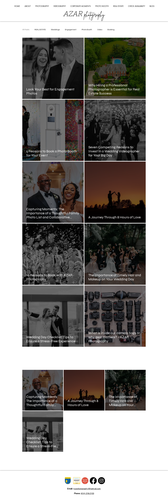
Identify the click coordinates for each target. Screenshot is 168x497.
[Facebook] (93, 480)
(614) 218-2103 (87, 493)
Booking (110, 30)
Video (99, 30)
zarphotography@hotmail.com (87, 489)
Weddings (55, 30)
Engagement (70, 30)
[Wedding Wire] (76, 480)
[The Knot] (85, 480)
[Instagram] (101, 480)
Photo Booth (87, 30)
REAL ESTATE (40, 30)
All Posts (25, 30)
